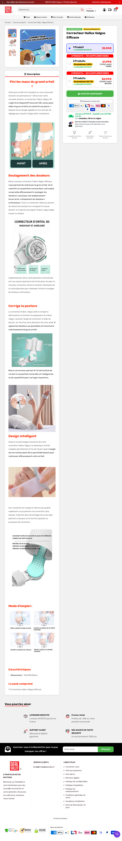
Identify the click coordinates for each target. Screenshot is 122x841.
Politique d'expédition (74, 785)
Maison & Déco (41, 17)
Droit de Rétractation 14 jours (76, 806)
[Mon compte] (104, 9)
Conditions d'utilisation (75, 801)
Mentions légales (72, 778)
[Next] (120, 2)
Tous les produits (19, 23)
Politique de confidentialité (76, 781)
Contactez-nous (72, 767)
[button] (90, 48)
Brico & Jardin (57, 17)
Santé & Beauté (75, 17)
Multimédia (90, 17)
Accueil (7, 23)
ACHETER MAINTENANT (91, 94)
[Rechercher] (82, 10)
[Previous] (2, 2)
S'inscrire (105, 749)
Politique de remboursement (72, 790)
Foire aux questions (74, 770)
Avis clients (70, 774)
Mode (27, 17)
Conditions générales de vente (75, 796)
